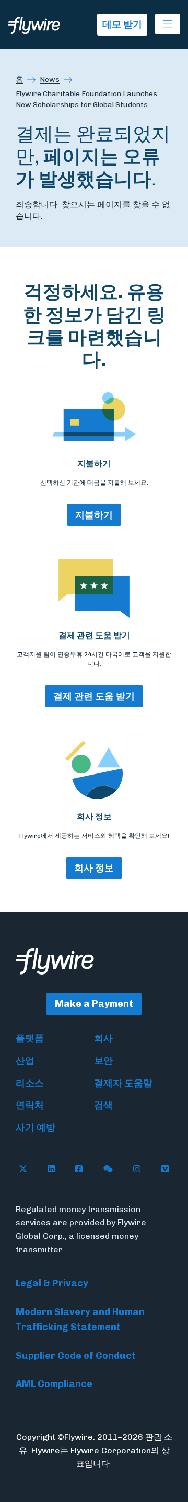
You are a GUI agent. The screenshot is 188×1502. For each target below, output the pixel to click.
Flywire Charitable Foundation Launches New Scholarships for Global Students (86, 99)
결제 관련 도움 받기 (94, 696)
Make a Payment (94, 1004)
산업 (25, 1060)
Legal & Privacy (52, 1283)
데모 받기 (122, 24)
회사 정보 (94, 868)
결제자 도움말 (123, 1083)
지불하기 (94, 515)
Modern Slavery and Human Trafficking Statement (80, 1319)
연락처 (30, 1105)
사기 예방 (35, 1127)
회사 (103, 1038)
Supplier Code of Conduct (76, 1356)
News (50, 79)
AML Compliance (54, 1384)
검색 (103, 1105)
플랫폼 (30, 1038)
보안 (103, 1060)
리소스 (30, 1083)
